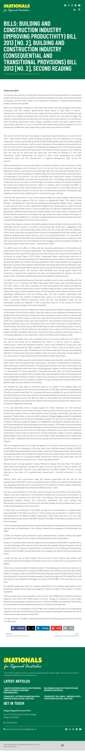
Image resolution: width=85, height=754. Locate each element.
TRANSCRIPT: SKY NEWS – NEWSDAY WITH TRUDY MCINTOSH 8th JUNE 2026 (62, 697)
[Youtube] (79, 5)
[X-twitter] (68, 5)
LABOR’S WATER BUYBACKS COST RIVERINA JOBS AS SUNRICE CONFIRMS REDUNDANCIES (22, 690)
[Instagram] (72, 5)
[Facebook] (65, 5)
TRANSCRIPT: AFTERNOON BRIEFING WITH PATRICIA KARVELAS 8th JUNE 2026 (22, 697)
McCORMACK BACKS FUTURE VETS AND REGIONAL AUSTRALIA (61, 689)
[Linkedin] (75, 5)
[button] (74, 9)
